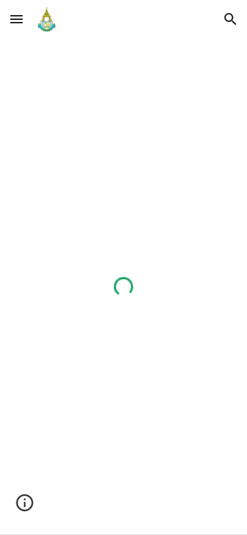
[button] (16, 19)
